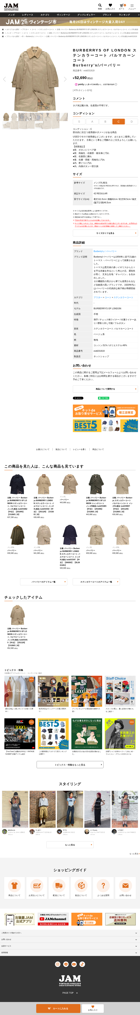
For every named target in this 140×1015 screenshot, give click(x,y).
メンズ (11, 15)
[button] (4, 79)
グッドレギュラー (86, 15)
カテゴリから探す (13, 29)
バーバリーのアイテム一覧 (44, 582)
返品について (61, 449)
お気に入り (110, 9)
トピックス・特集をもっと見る (70, 765)
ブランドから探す (13, 36)
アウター (25, 29)
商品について (98, 449)
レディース (27, 15)
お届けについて (42, 449)
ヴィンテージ (63, 15)
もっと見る (133, 854)
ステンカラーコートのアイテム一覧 (96, 582)
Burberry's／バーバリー (34, 36)
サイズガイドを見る (105, 233)
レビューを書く (79, 449)
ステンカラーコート (46, 29)
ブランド (107, 15)
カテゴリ (45, 15)
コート (34, 29)
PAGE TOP (68, 993)
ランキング (124, 15)
